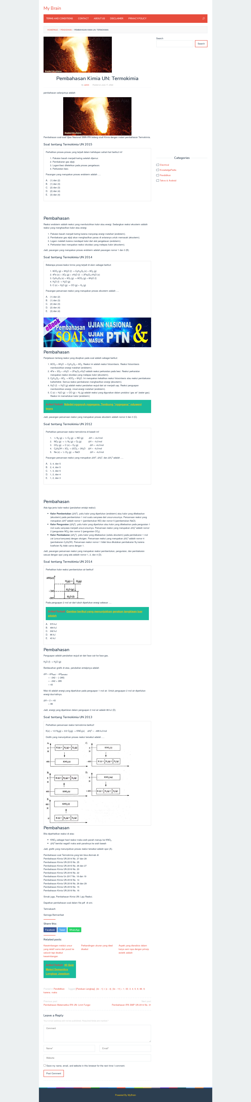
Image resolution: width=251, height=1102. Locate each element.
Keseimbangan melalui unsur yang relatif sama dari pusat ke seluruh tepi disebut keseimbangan (59, 951)
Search (159, 38)
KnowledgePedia (168, 169)
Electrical (164, 164)
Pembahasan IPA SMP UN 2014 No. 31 (131, 1003)
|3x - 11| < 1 (118, 988)
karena (47, 992)
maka (54, 992)
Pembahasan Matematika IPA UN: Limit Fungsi (67, 1003)
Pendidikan (59, 988)
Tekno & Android (168, 180)
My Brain (52, 8)
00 (127, 988)
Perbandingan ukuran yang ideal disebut (97, 947)
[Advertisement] (181, 102)
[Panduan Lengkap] (85, 988)
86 (141, 988)
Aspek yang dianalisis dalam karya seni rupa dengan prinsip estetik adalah (134, 949)
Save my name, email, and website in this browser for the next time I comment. (85, 1065)
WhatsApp (74, 929)
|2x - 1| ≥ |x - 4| (103, 988)
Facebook (50, 929)
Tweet (62, 929)
